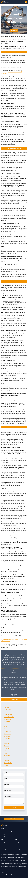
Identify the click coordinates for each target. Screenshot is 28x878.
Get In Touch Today (14, 51)
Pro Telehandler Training (6, 39)
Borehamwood (7, 719)
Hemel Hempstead (22, 639)
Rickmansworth (7, 733)
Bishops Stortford (8, 762)
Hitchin (5, 753)
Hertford (6, 741)
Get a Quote (14, 30)
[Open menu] (26, 2)
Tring (5, 758)
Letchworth (6, 760)
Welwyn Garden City (5, 640)
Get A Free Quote (14, 699)
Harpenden (3, 639)
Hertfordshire (7, 721)
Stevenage (6, 743)
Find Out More (14, 427)
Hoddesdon (7, 755)
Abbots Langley (10, 639)
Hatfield (16, 639)
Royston (6, 765)
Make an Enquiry (14, 818)
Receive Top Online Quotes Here (14, 281)
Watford (6, 724)
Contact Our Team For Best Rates (14, 148)
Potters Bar (6, 726)
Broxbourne (7, 748)
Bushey (6, 729)
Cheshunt (6, 745)
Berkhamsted (7, 736)
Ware (5, 750)
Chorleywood (7, 738)
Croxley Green (7, 731)
